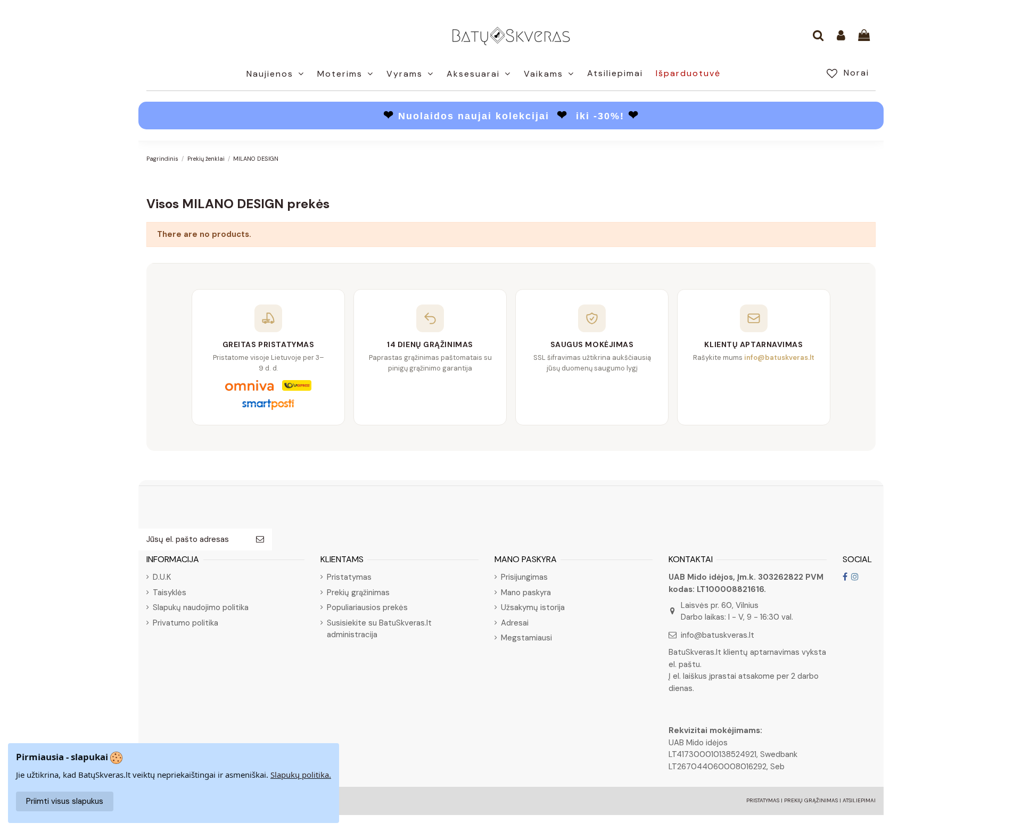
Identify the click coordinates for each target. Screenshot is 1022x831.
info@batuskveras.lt (717, 635)
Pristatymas (349, 577)
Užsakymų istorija (533, 607)
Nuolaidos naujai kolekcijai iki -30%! (511, 116)
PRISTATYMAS (762, 800)
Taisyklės (169, 592)
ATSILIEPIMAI (859, 800)
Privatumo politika (185, 623)
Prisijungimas (524, 577)
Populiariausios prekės (367, 607)
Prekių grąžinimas (358, 592)
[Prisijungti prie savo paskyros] (841, 36)
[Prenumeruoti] (260, 539)
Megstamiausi (526, 637)
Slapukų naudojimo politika (201, 607)
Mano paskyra (526, 592)
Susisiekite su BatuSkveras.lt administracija (379, 629)
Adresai (515, 623)
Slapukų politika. (300, 774)
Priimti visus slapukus (64, 801)
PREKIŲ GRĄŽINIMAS (811, 800)
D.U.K (162, 577)
